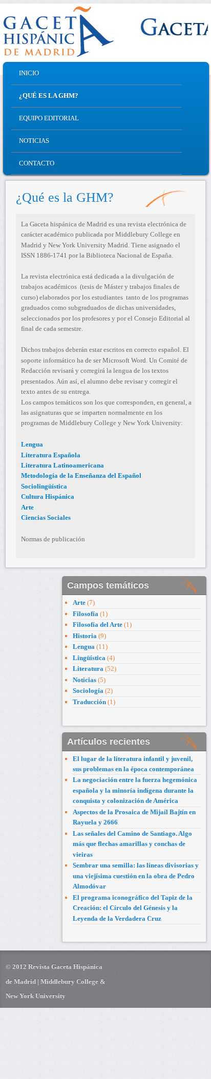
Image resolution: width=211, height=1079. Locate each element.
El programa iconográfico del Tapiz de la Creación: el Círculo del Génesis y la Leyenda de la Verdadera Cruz (133, 908)
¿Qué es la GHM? (48, 95)
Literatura (88, 668)
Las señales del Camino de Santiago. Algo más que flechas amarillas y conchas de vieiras (132, 844)
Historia (85, 636)
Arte (79, 602)
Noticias (34, 140)
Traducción (89, 702)
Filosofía (85, 614)
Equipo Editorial (49, 118)
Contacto (36, 163)
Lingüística (89, 658)
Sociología (88, 690)
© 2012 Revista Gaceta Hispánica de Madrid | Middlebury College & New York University (56, 981)
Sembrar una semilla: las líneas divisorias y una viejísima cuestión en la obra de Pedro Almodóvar (136, 875)
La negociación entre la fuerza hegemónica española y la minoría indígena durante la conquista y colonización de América (135, 790)
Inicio (29, 73)
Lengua (84, 646)
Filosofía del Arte (97, 624)
